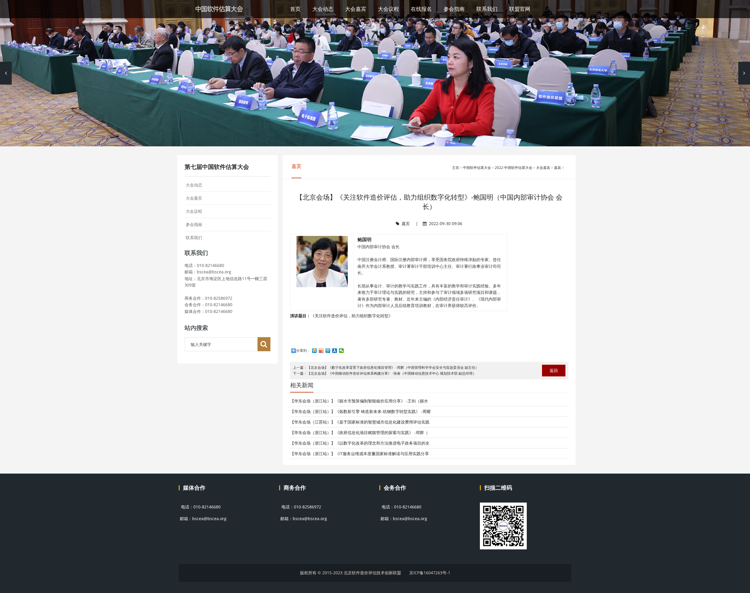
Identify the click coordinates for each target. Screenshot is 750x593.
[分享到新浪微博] (321, 350)
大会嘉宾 (355, 8)
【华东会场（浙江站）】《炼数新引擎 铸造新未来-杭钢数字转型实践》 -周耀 (360, 411)
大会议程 (388, 8)
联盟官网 (519, 8)
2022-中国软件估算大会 (513, 167)
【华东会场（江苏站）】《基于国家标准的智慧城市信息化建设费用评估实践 (359, 422)
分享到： (303, 350)
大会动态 (322, 8)
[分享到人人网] (334, 350)
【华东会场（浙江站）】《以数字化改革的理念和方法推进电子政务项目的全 (359, 443)
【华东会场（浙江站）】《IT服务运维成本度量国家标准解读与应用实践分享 (359, 453)
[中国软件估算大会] (219, 9)
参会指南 (454, 8)
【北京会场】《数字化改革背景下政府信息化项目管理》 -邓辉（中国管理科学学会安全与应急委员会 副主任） (393, 367)
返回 (554, 370)
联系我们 (486, 8)
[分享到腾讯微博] (327, 350)
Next (744, 73)
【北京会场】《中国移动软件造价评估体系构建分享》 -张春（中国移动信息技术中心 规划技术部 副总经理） (391, 373)
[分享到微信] (341, 350)
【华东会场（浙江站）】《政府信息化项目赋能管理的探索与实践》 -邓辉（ (359, 432)
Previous (6, 73)
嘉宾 (557, 167)
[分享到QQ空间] (314, 350)
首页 (295, 8)
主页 (455, 167)
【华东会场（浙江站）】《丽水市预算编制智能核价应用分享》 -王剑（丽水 (359, 401)
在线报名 (421, 8)
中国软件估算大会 (477, 167)
